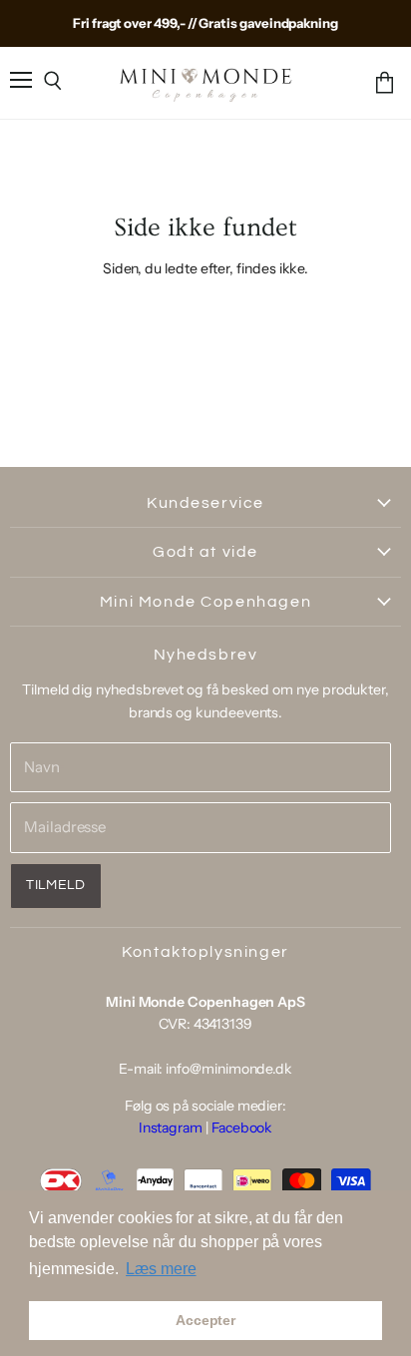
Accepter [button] (205, 1320)
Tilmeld (56, 885)
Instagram (171, 1127)
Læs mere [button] (161, 1268)
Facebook (241, 1127)
